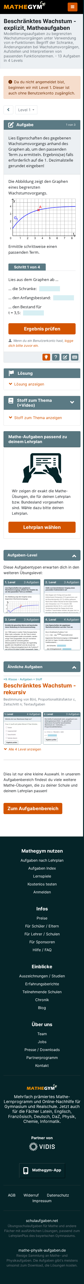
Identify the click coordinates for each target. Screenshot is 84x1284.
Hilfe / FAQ (42, 949)
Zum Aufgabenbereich (32, 808)
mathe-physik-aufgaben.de (42, 1250)
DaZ (56, 1116)
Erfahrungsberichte (42, 984)
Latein (46, 1111)
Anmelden (42, 892)
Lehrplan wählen (42, 527)
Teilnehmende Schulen (42, 991)
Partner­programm (42, 1057)
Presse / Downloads (42, 1049)
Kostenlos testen (42, 884)
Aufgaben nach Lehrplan (42, 860)
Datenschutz (58, 1195)
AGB (11, 1195)
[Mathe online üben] (42, 1088)
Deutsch (42, 1116)
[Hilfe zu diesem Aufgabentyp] (56, 357)
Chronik (42, 999)
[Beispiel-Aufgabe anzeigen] (46, 357)
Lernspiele (42, 876)
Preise (42, 918)
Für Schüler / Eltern (42, 926)
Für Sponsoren (42, 942)
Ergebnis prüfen (42, 329)
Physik (68, 1116)
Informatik (50, 1121)
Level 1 (25, 110)
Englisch (62, 1111)
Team (42, 1033)
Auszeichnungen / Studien (42, 976)
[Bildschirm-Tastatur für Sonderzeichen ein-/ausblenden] (75, 357)
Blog (42, 1007)
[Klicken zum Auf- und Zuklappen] (72, 402)
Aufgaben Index (42, 868)
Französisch (20, 1116)
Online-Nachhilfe (58, 1101)
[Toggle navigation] (72, 7)
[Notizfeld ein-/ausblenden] (65, 357)
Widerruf (31, 1195)
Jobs (42, 1041)
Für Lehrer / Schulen (42, 934)
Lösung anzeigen (29, 384)
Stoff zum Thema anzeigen (38, 417)
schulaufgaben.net (42, 1220)
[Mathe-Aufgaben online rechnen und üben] (25, 7)
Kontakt (42, 1065)
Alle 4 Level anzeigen (25, 749)
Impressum (42, 1200)
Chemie (30, 1121)
